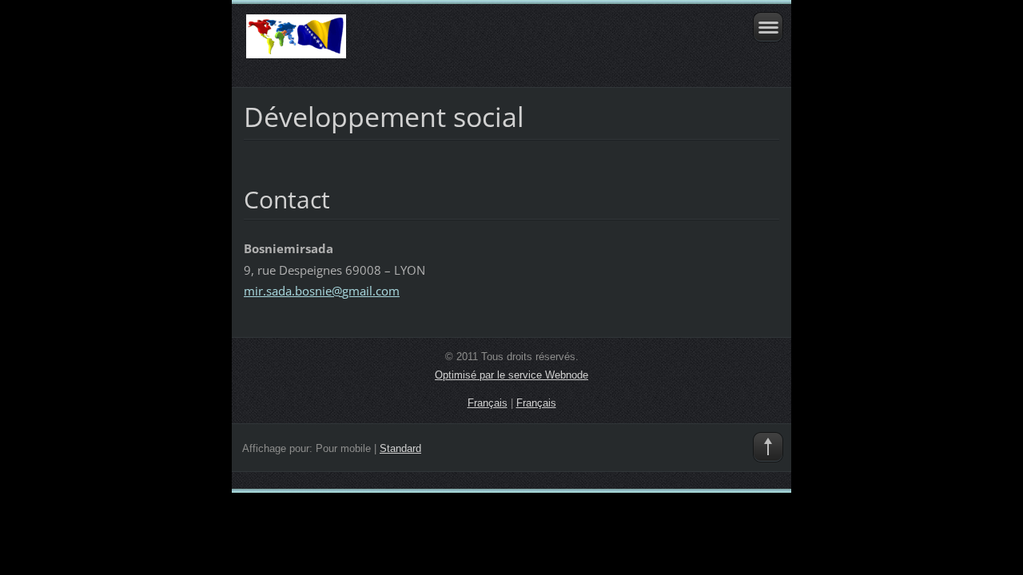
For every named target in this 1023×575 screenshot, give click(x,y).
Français (488, 403)
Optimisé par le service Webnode (511, 375)
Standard (400, 448)
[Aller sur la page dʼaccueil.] (458, 43)
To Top (768, 447)
